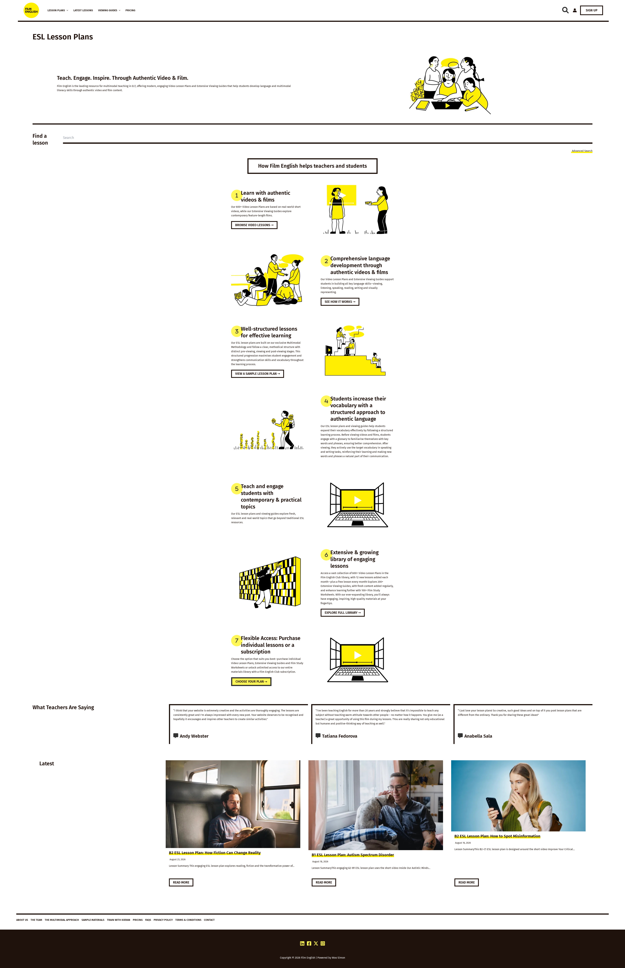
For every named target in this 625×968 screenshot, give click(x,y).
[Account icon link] (575, 10)
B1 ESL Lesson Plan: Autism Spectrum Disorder (353, 855)
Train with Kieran (118, 919)
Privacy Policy (163, 919)
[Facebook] (309, 943)
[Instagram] (322, 943)
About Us (22, 919)
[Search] (565, 10)
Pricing (138, 919)
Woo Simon (338, 957)
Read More (181, 882)
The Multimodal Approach (62, 919)
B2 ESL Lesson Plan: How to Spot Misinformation (497, 836)
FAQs (148, 919)
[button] (66, 10)
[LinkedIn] (302, 943)
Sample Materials (93, 919)
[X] (315, 943)
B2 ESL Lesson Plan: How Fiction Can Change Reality (215, 852)
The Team (36, 919)
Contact (209, 919)
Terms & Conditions (188, 919)
